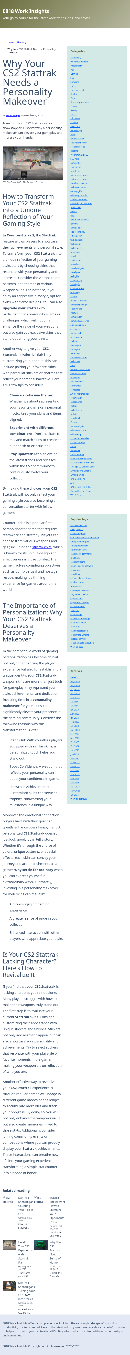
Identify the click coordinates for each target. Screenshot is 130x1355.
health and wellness (79, 219)
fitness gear (76, 345)
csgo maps (75, 570)
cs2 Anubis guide (78, 622)
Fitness (73, 106)
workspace (75, 252)
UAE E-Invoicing (77, 478)
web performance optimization (84, 537)
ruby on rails (76, 586)
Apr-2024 (74, 770)
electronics (75, 385)
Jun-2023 (74, 726)
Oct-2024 (74, 746)
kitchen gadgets (77, 442)
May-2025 (75, 790)
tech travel (75, 361)
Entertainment (77, 90)
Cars (72, 98)
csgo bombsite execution (82, 642)
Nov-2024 (75, 697)
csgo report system (79, 590)
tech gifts (74, 276)
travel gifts (75, 284)
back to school (77, 138)
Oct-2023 (74, 742)
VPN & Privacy (77, 495)
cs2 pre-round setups (80, 618)
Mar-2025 (75, 786)
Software (74, 82)
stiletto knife (42, 547)
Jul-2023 (74, 701)
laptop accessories (79, 179)
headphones (76, 401)
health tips (75, 171)
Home (10, 42)
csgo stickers (76, 598)
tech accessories (78, 187)
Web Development (79, 61)
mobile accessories (79, 183)
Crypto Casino (77, 288)
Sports (73, 114)
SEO (72, 77)
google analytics (78, 638)
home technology (78, 304)
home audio (76, 227)
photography (76, 333)
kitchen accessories (79, 438)
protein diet (75, 626)
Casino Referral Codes (80, 491)
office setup (75, 434)
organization (76, 397)
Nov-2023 (75, 762)
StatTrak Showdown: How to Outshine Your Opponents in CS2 (57, 1210)
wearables (75, 264)
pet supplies (76, 337)
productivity (75, 207)
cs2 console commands (81, 553)
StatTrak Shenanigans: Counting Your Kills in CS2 (27, 1206)
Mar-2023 (75, 693)
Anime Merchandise (79, 393)
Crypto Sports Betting (80, 470)
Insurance (75, 126)
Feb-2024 (74, 758)
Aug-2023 (75, 738)
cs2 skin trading (77, 561)
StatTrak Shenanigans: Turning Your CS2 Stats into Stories (27, 1291)
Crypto (73, 422)
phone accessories (79, 175)
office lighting (76, 381)
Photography (76, 65)
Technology (75, 57)
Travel (73, 86)
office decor (76, 235)
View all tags (76, 647)
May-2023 (75, 681)
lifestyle (74, 312)
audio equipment (78, 325)
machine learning (78, 525)
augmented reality (79, 594)
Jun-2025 (74, 794)
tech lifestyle (76, 410)
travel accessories (79, 300)
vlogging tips (76, 280)
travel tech (75, 418)
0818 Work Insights (26, 11)
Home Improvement (80, 102)
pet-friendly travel (78, 549)
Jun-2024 (74, 754)
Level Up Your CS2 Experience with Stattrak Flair (25, 1252)
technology (75, 244)
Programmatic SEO (79, 154)
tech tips (74, 341)
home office (76, 163)
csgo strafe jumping (79, 634)
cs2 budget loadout (79, 630)
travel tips (75, 377)
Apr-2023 (74, 713)
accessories (76, 329)
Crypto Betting (77, 474)
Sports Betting (77, 454)
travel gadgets (77, 268)
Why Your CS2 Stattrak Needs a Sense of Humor (56, 1252)
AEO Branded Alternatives (82, 462)
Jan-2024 (74, 717)
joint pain (74, 610)
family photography (79, 541)
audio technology (78, 142)
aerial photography (79, 545)
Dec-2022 (75, 677)
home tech (75, 450)
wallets (73, 414)
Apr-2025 (74, 782)
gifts (72, 215)
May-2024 (75, 685)
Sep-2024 (74, 734)
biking (73, 134)
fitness (73, 211)
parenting (75, 353)
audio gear (75, 349)
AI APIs (73, 296)
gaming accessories (79, 320)
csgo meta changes (79, 602)
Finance (74, 122)
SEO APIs (74, 158)
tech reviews (76, 248)
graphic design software (81, 566)
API (72, 482)
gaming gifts (76, 191)
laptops (73, 406)
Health (73, 94)
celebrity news (77, 582)
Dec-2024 (75, 774)
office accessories (78, 430)
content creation (78, 373)
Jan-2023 (74, 709)
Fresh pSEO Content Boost (82, 466)
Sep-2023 (74, 750)
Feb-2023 (74, 721)
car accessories (77, 146)
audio (73, 446)
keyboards (75, 389)
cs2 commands (77, 606)
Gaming (21, 42)
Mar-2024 (75, 730)
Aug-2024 (75, 689)
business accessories (80, 369)
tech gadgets (76, 239)
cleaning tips (76, 308)
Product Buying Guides (81, 458)
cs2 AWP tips (76, 614)
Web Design (76, 130)
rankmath (75, 557)
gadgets (74, 150)
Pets (72, 69)
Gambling (75, 292)
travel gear (75, 272)
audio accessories (78, 357)
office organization (79, 195)
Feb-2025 (74, 778)
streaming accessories (81, 203)
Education (75, 118)
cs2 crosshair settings (80, 578)
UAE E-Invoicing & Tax (80, 487)
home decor (76, 316)
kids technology (77, 231)
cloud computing (78, 533)
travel (73, 256)
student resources (79, 199)
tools (72, 365)
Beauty (73, 110)
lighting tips (75, 167)
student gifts (76, 260)
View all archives (78, 798)
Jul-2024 (74, 705)
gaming (74, 223)
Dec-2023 (75, 766)
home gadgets (77, 426)
